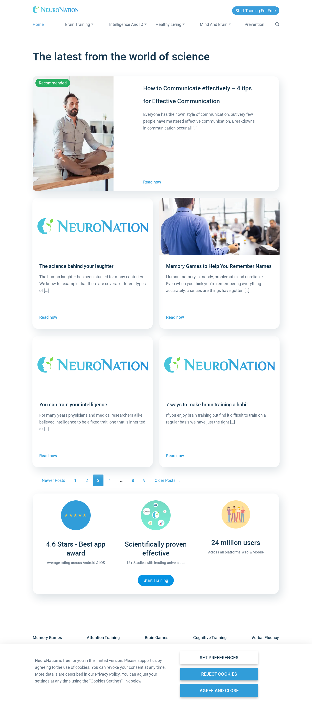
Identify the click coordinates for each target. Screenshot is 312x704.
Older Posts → (167, 480)
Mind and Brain (213, 24)
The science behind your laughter (76, 266)
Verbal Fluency (265, 637)
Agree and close (219, 690)
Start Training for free (255, 10)
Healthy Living (168, 24)
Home (38, 24)
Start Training (156, 580)
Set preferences (219, 657)
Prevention (254, 24)
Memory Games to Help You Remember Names (219, 266)
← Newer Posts (51, 480)
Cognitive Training (210, 637)
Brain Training (77, 24)
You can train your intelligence (73, 404)
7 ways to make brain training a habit (207, 404)
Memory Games (47, 637)
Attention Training (103, 637)
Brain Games (156, 637)
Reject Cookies (219, 674)
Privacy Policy (107, 674)
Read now (152, 182)
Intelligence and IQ (126, 24)
